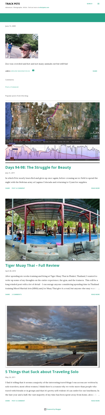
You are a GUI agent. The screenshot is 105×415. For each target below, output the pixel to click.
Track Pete (12, 3)
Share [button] (95, 71)
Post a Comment (12, 87)
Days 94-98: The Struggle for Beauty (38, 167)
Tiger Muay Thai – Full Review (32, 265)
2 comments (17, 294)
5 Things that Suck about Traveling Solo (42, 371)
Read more (95, 188)
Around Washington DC (20, 71)
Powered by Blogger (53, 409)
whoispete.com (44, 7)
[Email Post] (33, 71)
